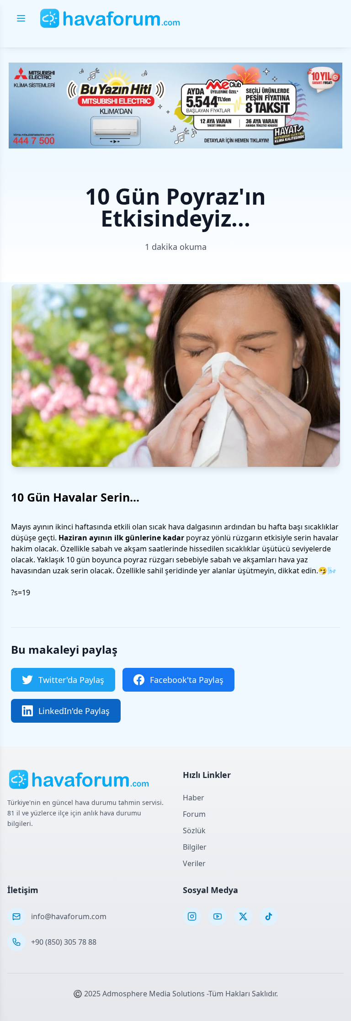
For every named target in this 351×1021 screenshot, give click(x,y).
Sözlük (194, 830)
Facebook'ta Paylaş (186, 679)
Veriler (194, 863)
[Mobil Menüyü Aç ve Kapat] (21, 18)
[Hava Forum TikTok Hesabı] (269, 916)
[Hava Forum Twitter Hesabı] (243, 916)
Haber (193, 798)
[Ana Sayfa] (110, 18)
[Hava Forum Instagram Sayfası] (192, 916)
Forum (194, 814)
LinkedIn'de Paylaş (74, 710)
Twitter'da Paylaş (71, 679)
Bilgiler (195, 847)
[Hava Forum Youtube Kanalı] (217, 916)
